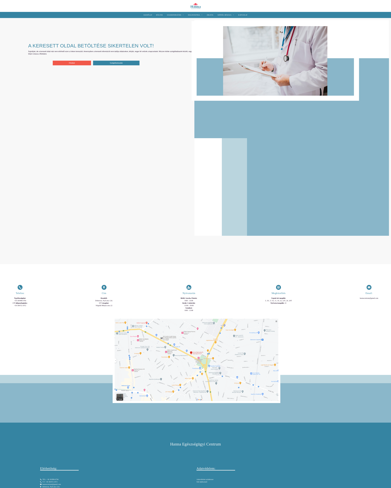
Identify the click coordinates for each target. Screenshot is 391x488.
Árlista (210, 15)
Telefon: (20, 293)
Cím (104, 293)
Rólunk (159, 15)
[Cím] (104, 287)
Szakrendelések (174, 15)
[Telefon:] (20, 287)
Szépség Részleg (224, 15)
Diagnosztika (194, 15)
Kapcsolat (242, 15)
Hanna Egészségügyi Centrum (195, 444)
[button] (116, 63)
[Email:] (369, 287)
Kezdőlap (148, 15)
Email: (369, 293)
